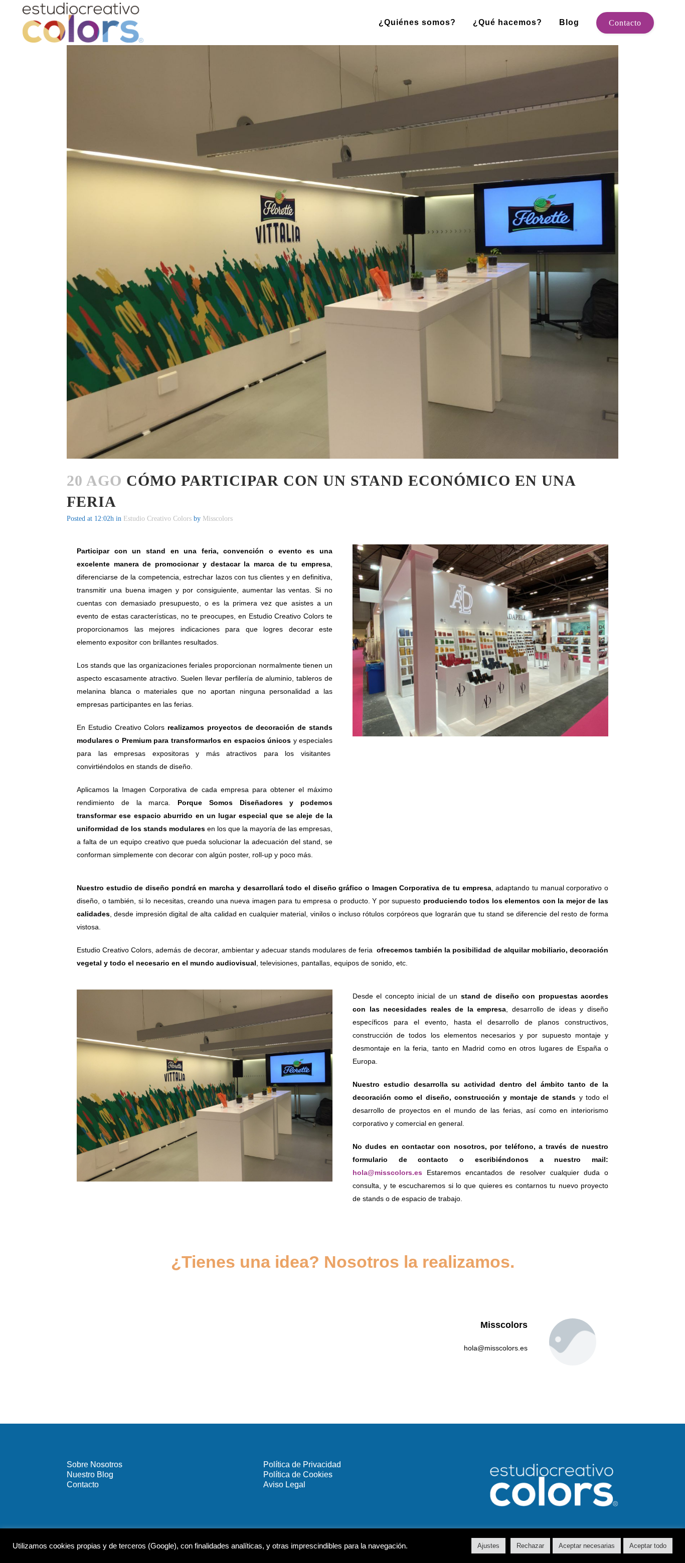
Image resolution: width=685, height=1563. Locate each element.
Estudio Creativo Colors (157, 518)
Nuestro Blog (90, 1474)
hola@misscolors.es (387, 1172)
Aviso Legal (284, 1484)
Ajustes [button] (488, 1545)
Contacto (625, 23)
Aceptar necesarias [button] (587, 1545)
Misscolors (218, 518)
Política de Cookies (297, 1474)
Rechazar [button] (530, 1545)
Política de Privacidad (302, 1464)
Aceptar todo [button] (647, 1545)
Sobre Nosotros (94, 1464)
